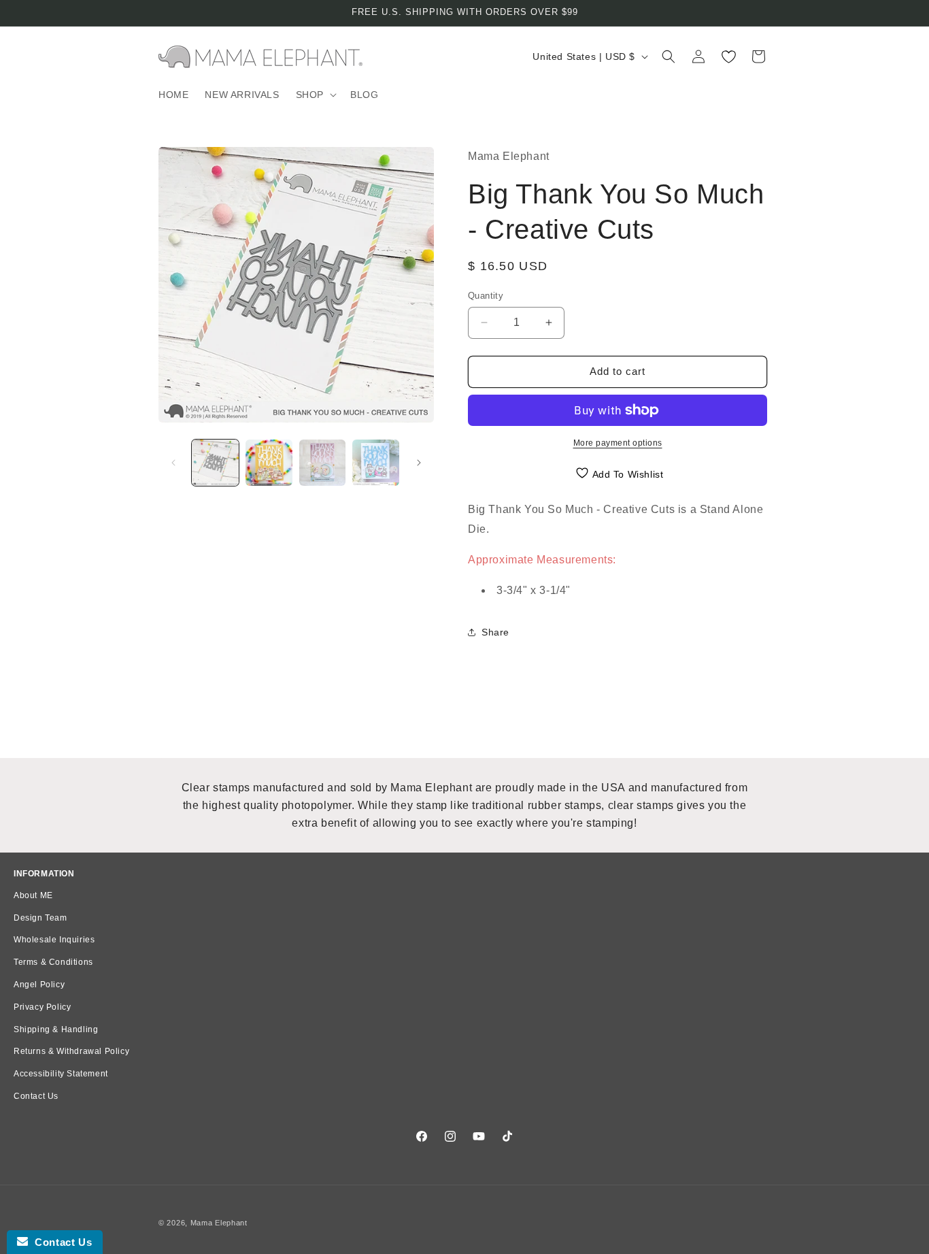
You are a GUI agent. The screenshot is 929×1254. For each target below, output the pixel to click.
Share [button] (495, 632)
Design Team (40, 918)
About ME (33, 895)
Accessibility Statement (61, 1073)
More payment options (617, 443)
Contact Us (36, 1096)
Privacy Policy (42, 1007)
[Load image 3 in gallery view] (322, 463)
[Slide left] (173, 463)
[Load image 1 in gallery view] (215, 463)
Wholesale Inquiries (54, 939)
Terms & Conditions (53, 962)
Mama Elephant (219, 1223)
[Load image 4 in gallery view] (375, 463)
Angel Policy (39, 984)
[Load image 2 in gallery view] (269, 463)
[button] (315, 94)
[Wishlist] (728, 56)
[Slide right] (419, 463)
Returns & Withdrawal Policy (71, 1051)
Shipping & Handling (56, 1029)
